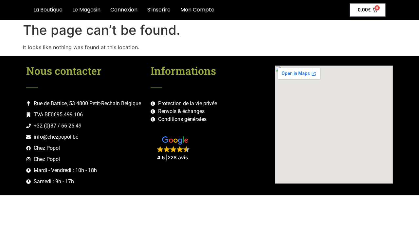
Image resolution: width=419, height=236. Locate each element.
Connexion (123, 9)
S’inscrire (159, 9)
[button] (175, 148)
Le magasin (86, 9)
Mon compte (197, 9)
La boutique (48, 9)
